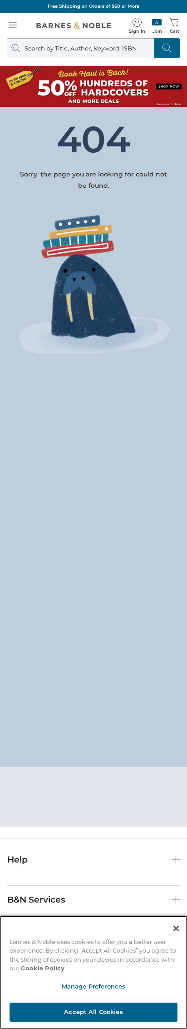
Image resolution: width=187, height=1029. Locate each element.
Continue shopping (93, 191)
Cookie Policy (42, 968)
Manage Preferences (93, 986)
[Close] (176, 929)
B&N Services (36, 899)
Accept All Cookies (93, 1011)
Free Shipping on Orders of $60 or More (93, 6)
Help (17, 859)
